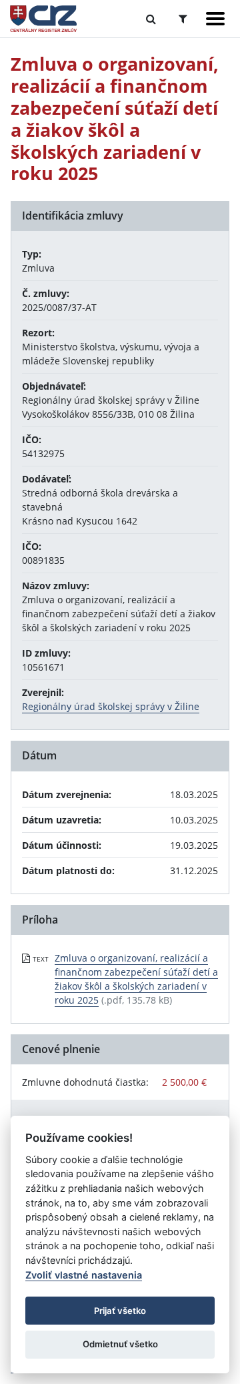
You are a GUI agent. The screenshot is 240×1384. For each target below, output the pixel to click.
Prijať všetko (120, 1310)
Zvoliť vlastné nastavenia (83, 1275)
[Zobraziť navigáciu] (215, 18)
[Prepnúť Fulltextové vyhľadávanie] (151, 18)
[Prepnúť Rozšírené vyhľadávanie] (183, 18)
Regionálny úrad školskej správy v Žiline (110, 706)
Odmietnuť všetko (120, 1344)
